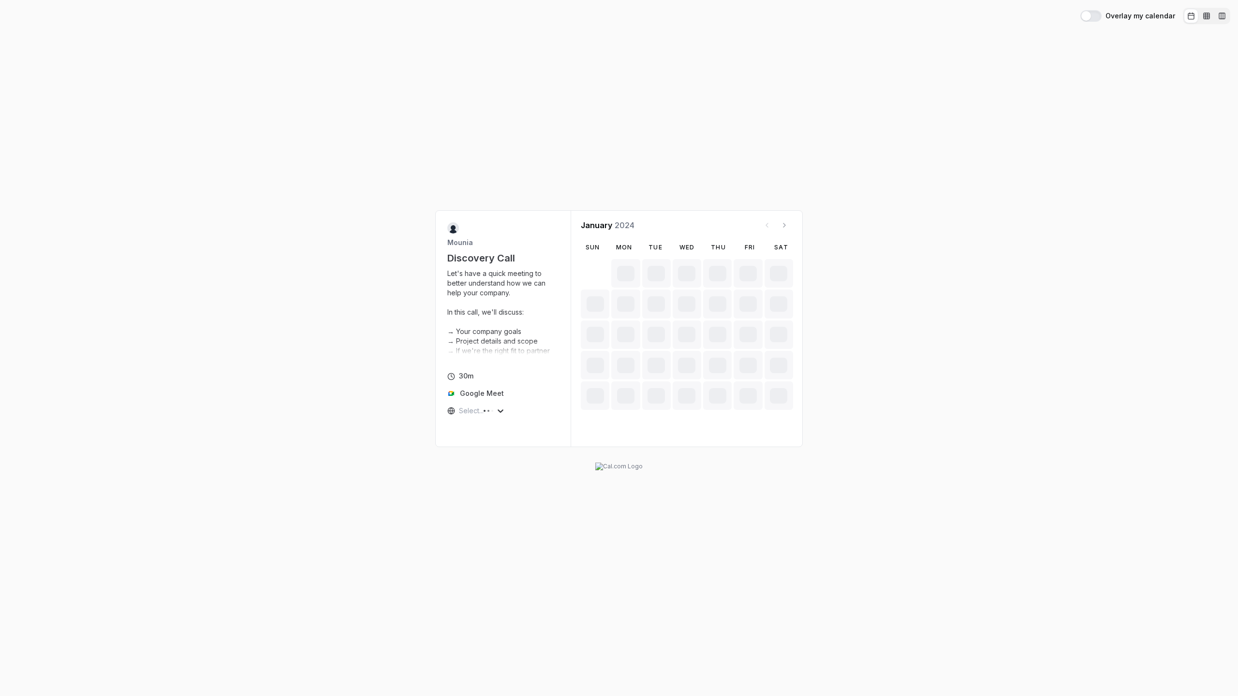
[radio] (1191, 16)
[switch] (1091, 16)
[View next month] (784, 225)
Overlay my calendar (1140, 16)
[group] (1206, 16)
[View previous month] (767, 225)
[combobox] (460, 411)
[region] (503, 312)
